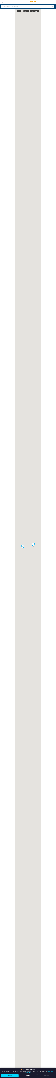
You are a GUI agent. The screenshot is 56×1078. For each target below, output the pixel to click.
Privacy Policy (51, 1071)
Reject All (28, 1075)
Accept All (10, 1075)
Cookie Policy (28, 1072)
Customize (46, 1075)
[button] (23, 546)
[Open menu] (3, 2)
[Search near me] (52, 6)
